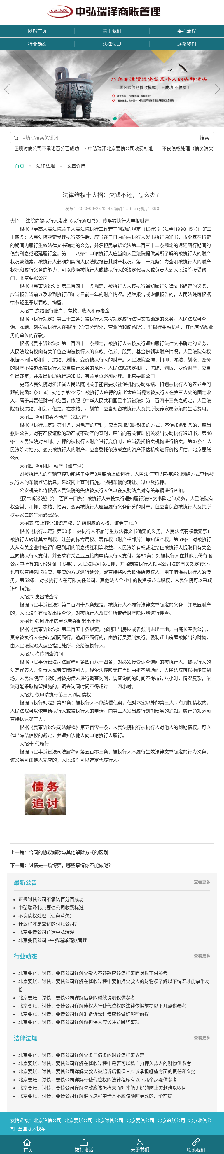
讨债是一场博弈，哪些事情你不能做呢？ (71, 865)
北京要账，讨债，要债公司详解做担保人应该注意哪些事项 (79, 1022)
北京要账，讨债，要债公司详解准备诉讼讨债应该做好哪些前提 (83, 1014)
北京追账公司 (171, 1120)
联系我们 (186, 44)
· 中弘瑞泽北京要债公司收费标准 (106, 148)
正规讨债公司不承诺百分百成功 (51, 899)
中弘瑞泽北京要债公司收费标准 (51, 907)
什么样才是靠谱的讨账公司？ (48, 924)
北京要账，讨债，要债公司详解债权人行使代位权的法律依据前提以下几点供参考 (102, 1006)
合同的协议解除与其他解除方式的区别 (68, 852)
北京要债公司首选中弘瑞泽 (46, 932)
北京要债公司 (140, 1120)
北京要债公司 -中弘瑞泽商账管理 (52, 940)
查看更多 (202, 881)
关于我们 (112, 31)
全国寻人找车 (32, 1129)
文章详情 (76, 166)
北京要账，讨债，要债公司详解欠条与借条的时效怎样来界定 (81, 1055)
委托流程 (186, 31)
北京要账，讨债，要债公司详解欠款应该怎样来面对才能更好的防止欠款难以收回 (102, 1088)
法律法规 (112, 44)
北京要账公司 (78, 1120)
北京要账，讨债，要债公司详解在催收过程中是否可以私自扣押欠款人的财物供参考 (104, 1063)
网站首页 (37, 31)
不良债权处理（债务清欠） (46, 916)
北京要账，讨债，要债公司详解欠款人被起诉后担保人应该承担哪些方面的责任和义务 (107, 1071)
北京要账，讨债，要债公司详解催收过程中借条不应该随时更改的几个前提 (95, 1096)
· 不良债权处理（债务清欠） (175, 148)
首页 (19, 166)
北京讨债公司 (109, 1120)
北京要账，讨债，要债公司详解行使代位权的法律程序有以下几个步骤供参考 (97, 1080)
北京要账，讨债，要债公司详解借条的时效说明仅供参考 (76, 998)
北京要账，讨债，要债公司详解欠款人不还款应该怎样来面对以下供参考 (93, 973)
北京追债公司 (48, 1120)
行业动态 (37, 44)
